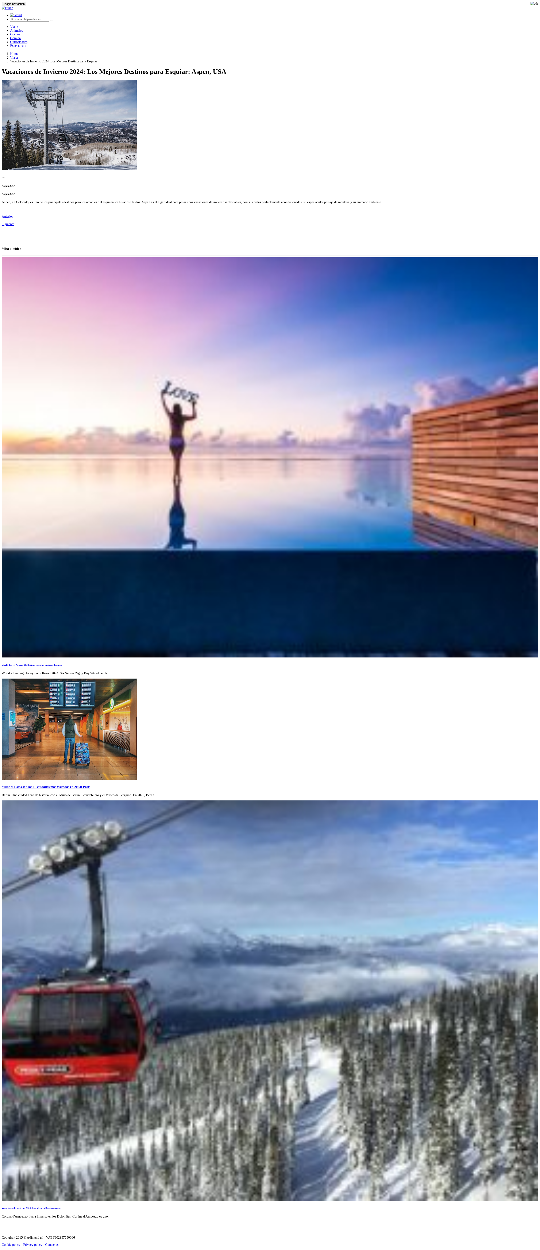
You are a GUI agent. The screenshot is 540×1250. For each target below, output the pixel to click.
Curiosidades (18, 42)
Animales (16, 30)
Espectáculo (18, 45)
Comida (15, 38)
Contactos (51, 1244)
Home (14, 53)
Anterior (7, 216)
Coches (15, 34)
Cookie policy (11, 1244)
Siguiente (8, 224)
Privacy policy (32, 1244)
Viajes (14, 26)
